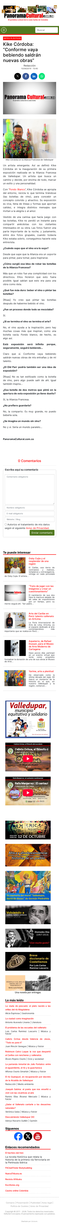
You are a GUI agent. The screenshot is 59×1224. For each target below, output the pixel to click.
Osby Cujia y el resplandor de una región (39, 561)
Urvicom (34, 1221)
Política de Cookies (19, 1206)
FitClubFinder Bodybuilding (18, 1168)
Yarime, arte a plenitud (41, 671)
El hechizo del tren (14, 1153)
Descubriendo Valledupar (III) (19, 1117)
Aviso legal (47, 1202)
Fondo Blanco (17, 189)
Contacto (10, 1202)
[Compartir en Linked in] (34, 76)
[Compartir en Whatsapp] (42, 76)
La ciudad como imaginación (19, 1018)
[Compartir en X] (17, 76)
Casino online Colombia (16, 1190)
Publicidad (35, 1202)
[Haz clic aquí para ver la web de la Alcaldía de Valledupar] (28, 719)
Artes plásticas (12, 38)
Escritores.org (12, 1185)
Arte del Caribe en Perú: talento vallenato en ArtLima (41, 616)
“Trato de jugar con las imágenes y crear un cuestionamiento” (41, 589)
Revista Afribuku (13, 1179)
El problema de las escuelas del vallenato (25, 1027)
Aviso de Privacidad (37, 528)
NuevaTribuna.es (13, 1173)
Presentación (22, 1202)
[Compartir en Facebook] (25, 76)
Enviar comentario (42, 532)
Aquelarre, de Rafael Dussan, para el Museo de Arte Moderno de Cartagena (41, 645)
